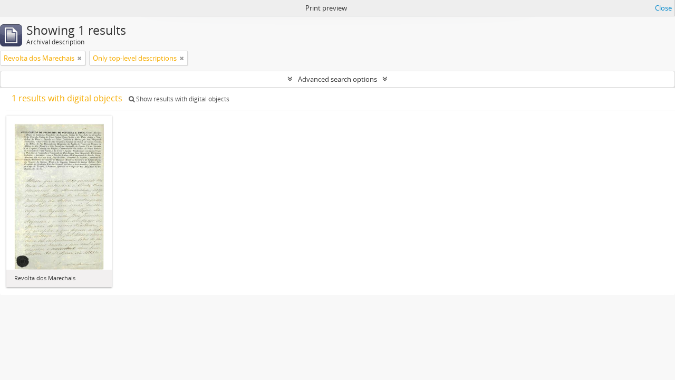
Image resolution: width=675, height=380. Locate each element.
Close (663, 8)
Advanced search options (337, 79)
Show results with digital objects (181, 98)
